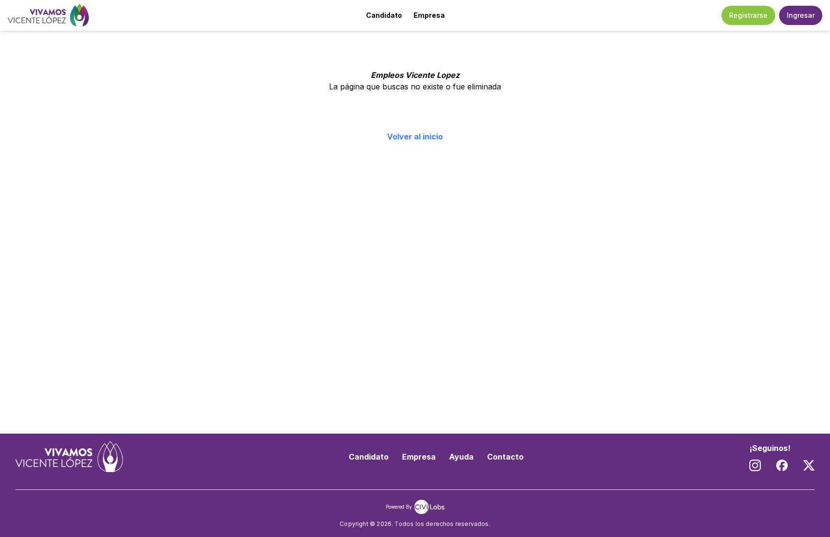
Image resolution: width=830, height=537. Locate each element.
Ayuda (461, 457)
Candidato (384, 15)
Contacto (505, 457)
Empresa (429, 15)
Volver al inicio (415, 136)
